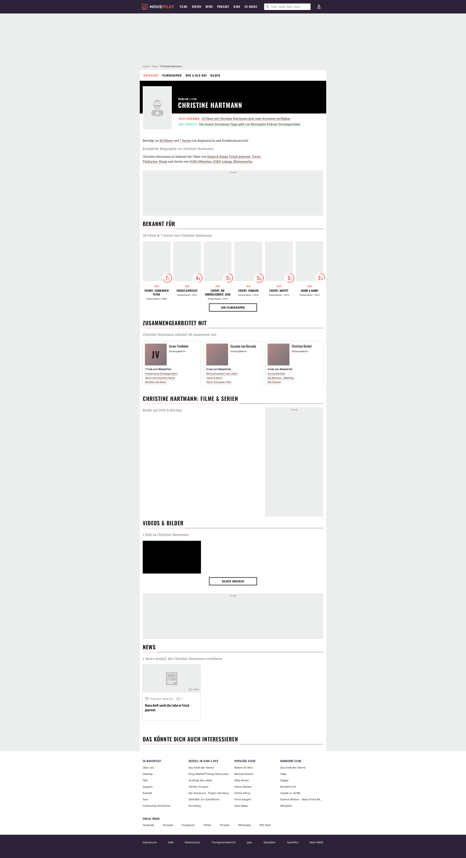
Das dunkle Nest (276, 373)
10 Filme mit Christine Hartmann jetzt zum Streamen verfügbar (246, 119)
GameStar (270, 842)
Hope (283, 774)
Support (148, 786)
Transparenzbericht (224, 842)
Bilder (215, 75)
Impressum (150, 842)
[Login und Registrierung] (318, 6)
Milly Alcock (241, 780)
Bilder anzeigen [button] (233, 581)
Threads (225, 825)
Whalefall (286, 805)
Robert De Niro (243, 767)
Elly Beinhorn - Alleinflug (281, 377)
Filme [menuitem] (183, 6)
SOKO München (201, 162)
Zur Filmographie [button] (233, 307)
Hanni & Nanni (217, 157)
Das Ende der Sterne (201, 767)
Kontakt (147, 793)
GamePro (292, 842)
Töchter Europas (198, 786)
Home (146, 66)
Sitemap (148, 774)
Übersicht (151, 75)
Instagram (188, 825)
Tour (145, 799)
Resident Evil (288, 786)
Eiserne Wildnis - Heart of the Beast (301, 799)
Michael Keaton (243, 774)
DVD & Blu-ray (196, 75)
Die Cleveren (274, 382)
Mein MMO (316, 842)
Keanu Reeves (243, 786)
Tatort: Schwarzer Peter (156, 292)
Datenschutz (192, 842)
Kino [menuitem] (237, 6)
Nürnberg (195, 805)
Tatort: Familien (248, 290)
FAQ (145, 780)
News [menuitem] (209, 6)
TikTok (207, 825)
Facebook (148, 825)
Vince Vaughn (242, 799)
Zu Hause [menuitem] (250, 6)
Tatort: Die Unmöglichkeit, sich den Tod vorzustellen (218, 292)
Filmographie (172, 75)
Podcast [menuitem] (223, 6)
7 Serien (185, 141)
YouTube (168, 825)
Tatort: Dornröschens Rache (160, 377)
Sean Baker (241, 805)
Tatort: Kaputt (278, 290)
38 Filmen (166, 141)
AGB (170, 842)
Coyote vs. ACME (290, 793)
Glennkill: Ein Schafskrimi (204, 799)
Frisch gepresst (239, 157)
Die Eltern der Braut (155, 382)
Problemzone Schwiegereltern (161, 373)
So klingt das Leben (200, 780)
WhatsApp (244, 825)
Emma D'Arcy (242, 793)
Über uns (148, 767)
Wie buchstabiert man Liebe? (222, 373)
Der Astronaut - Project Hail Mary (209, 793)
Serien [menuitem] (196, 6)
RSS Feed (265, 825)
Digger (284, 780)
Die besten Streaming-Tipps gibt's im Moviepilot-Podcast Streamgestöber (250, 124)
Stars (155, 66)
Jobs (249, 842)
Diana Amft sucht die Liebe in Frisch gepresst (167, 707)
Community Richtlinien (157, 805)
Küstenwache (242, 162)
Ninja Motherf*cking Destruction (209, 774)
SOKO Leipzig (222, 162)
